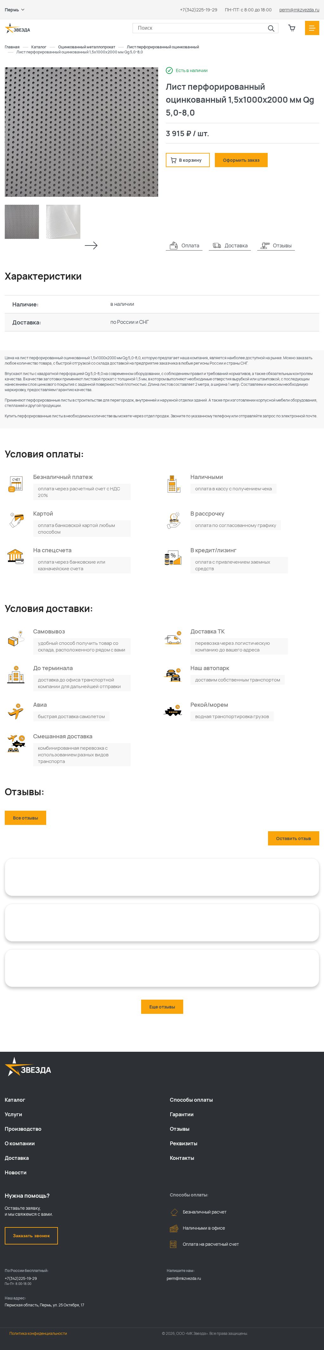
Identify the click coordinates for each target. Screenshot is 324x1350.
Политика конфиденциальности (38, 1333)
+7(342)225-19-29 (198, 10)
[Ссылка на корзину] (292, 28)
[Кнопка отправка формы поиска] (271, 28)
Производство (23, 1128)
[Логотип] (17, 28)
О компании (20, 1143)
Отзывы (180, 1128)
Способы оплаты (191, 1099)
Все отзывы (25, 818)
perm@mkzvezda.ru (299, 10)
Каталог (15, 1099)
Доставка (17, 1157)
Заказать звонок (31, 1235)
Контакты (182, 1157)
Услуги (13, 1114)
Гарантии (182, 1114)
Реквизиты (183, 1143)
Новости (16, 1172)
